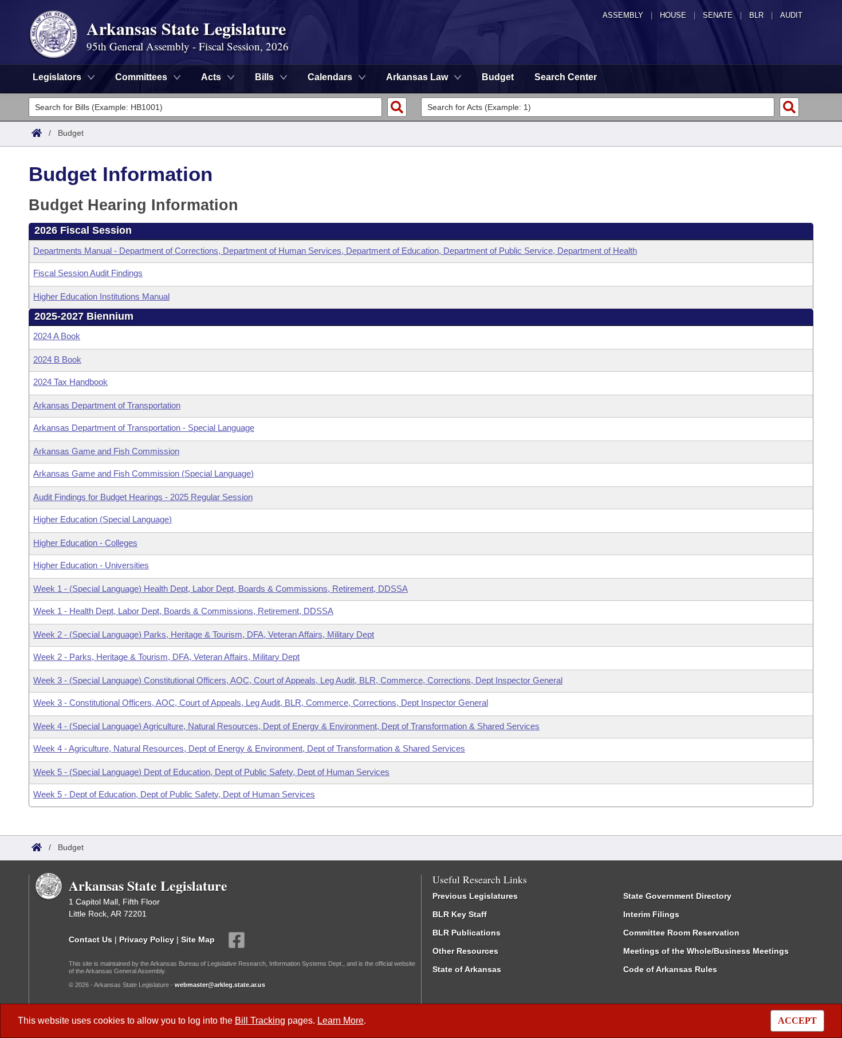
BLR (756, 15)
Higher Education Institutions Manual (101, 296)
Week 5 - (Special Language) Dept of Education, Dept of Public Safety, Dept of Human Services (211, 772)
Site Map (198, 938)
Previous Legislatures (475, 896)
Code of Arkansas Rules (670, 969)
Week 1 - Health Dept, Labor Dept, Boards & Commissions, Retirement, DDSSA (183, 611)
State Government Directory (677, 896)
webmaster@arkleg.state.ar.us (220, 984)
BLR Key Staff (459, 914)
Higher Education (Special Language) (102, 519)
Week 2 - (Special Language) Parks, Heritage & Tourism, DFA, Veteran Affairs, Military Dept (203, 634)
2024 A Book (56, 336)
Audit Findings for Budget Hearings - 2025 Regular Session (143, 497)
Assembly (623, 15)
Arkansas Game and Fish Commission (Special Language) (143, 473)
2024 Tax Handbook (70, 382)
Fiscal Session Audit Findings (88, 273)
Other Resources (465, 951)
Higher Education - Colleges (85, 543)
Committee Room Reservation (681, 932)
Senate (718, 15)
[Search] (397, 107)
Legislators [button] (57, 77)
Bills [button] (264, 77)
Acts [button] (211, 77)
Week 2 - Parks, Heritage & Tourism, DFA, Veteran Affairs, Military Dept (166, 657)
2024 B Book (57, 359)
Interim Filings (651, 914)
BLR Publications (466, 932)
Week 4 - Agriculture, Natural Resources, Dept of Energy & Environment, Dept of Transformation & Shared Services (249, 748)
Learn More (340, 1020)
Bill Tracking (260, 1020)
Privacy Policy (146, 938)
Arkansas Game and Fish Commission (106, 451)
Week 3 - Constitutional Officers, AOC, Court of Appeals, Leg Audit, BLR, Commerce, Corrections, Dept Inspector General (260, 702)
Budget (498, 77)
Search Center (565, 77)
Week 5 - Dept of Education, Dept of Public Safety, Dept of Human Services (174, 794)
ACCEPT (797, 1020)
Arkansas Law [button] (417, 77)
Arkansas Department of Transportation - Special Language (143, 428)
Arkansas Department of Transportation (106, 405)
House (673, 15)
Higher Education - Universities (91, 565)
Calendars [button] (330, 77)
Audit (791, 15)
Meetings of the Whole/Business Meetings (706, 951)
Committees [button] (141, 77)
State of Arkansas (466, 969)
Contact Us (90, 938)
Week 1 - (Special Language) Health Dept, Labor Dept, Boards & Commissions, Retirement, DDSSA (220, 588)
